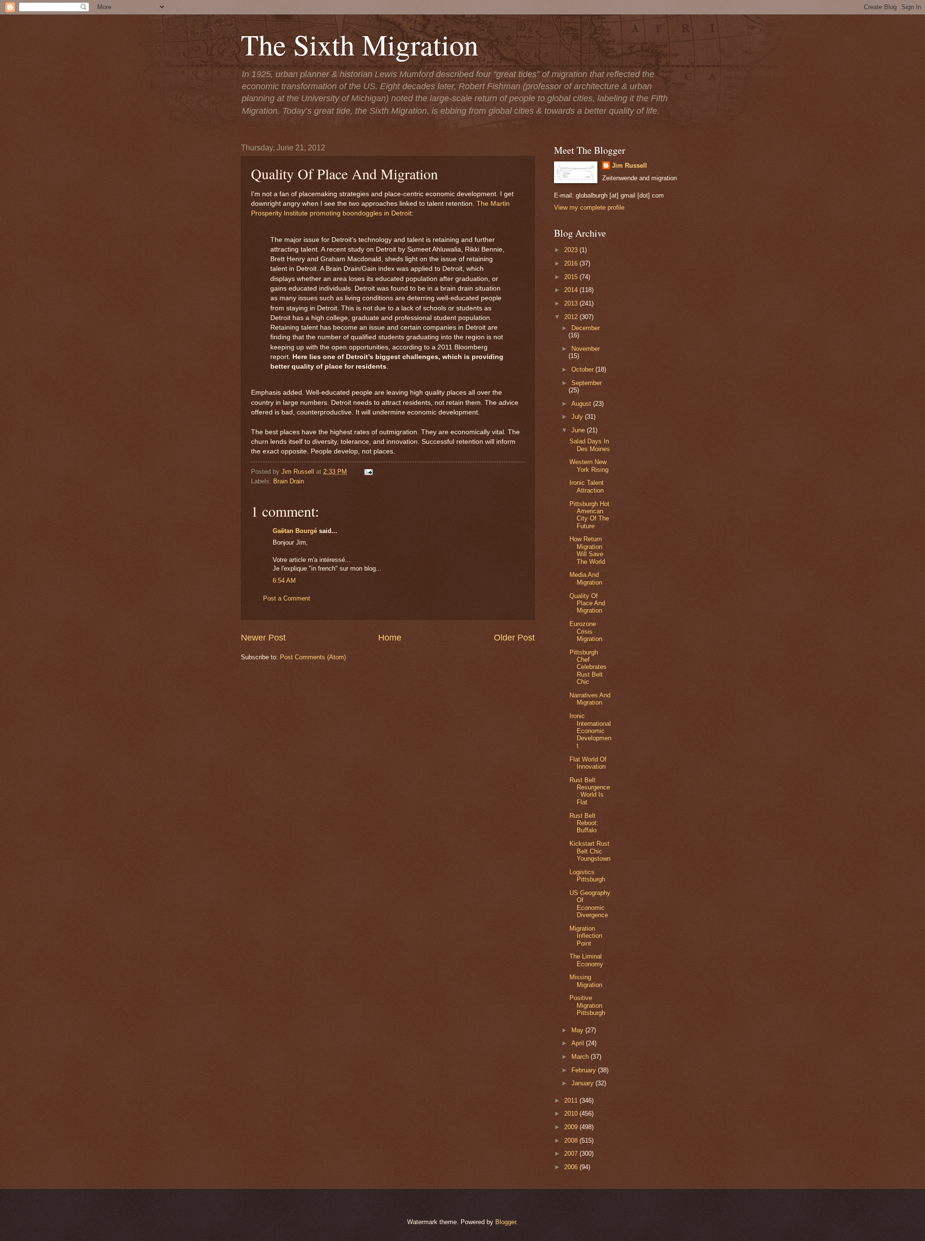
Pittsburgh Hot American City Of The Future (589, 515)
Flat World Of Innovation (588, 763)
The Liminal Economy (586, 960)
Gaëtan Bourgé (295, 530)
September (586, 383)
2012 (572, 316)
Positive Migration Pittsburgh (587, 1005)
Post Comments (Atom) (313, 657)
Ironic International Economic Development (590, 730)
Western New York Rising (588, 465)
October (583, 369)
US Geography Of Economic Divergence (589, 904)
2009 (572, 1127)
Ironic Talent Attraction (586, 486)
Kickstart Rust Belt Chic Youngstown (589, 851)
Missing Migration (585, 981)
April (578, 1043)
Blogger (505, 1222)
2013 (572, 303)
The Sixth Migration (359, 44)
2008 (572, 1140)
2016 (572, 263)
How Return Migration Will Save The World (587, 550)
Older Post (514, 637)
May (578, 1030)
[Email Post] (367, 471)
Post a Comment (286, 598)
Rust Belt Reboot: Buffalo (583, 823)
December (585, 328)
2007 (572, 1153)
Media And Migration (585, 578)
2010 (572, 1113)
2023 (572, 250)
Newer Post (263, 637)
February (584, 1070)
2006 (572, 1167)
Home (389, 637)
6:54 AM (284, 580)
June (579, 430)
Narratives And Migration (589, 699)
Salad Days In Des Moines (589, 445)
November (585, 348)
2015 (572, 276)
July (578, 416)
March (581, 1056)
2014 (572, 290)
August (582, 403)
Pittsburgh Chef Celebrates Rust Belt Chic (588, 667)
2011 (572, 1100)
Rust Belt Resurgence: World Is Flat (589, 791)
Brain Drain (288, 481)
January (583, 1083)
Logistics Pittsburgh (587, 875)
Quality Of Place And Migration (587, 603)
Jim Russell (629, 165)
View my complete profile (589, 207)
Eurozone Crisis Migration (585, 631)
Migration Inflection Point (585, 936)
